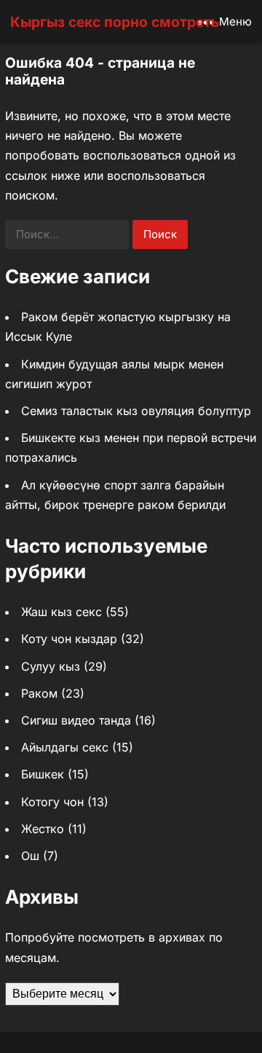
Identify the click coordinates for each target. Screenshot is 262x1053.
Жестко (42, 828)
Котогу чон (52, 801)
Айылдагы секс (64, 747)
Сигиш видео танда (76, 720)
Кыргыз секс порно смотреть (114, 22)
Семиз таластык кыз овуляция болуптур (136, 410)
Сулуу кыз (50, 666)
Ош (30, 855)
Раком (39, 693)
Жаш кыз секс (61, 611)
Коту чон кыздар (69, 638)
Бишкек (42, 774)
